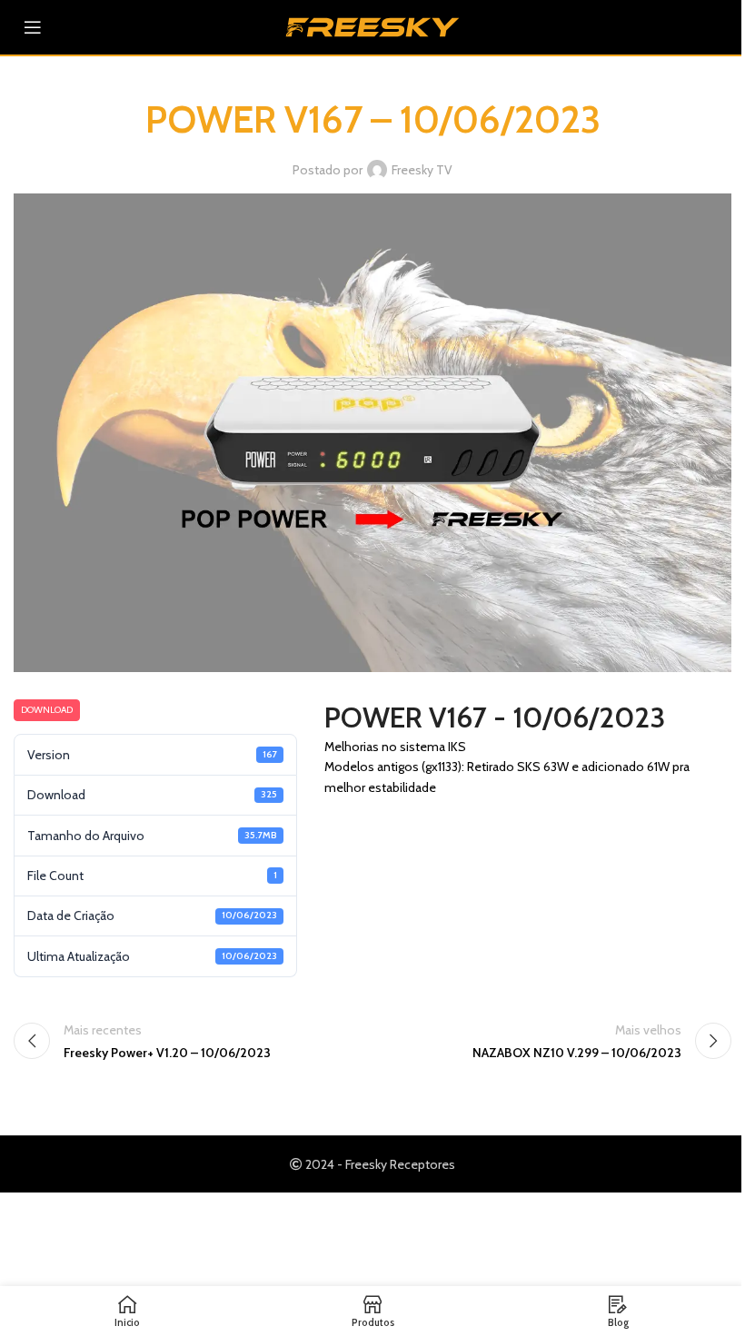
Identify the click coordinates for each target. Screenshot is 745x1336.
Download (47, 710)
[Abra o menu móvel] (33, 27)
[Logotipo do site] (372, 25)
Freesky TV (422, 170)
